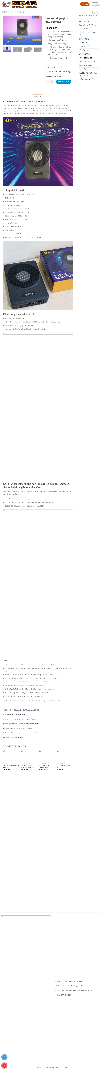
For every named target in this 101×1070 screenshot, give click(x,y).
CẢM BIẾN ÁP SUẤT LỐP (88, 25)
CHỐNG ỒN (83, 43)
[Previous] (6, 30)
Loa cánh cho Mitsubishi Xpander (11, 766)
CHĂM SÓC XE (84, 39)
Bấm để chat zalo (55, 76)
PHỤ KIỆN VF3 (84, 69)
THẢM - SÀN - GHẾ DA (87, 79)
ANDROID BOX (84, 21)
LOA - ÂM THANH (17, 12)
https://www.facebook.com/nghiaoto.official (25, 724)
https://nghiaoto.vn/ (17, 737)
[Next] (39, 30)
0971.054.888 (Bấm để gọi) (61, 72)
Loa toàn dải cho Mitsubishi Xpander (27, 766)
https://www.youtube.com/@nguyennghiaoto (25, 733)
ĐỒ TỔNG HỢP (84, 50)
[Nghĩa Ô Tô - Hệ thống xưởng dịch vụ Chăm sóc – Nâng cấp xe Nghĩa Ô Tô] (19, 4)
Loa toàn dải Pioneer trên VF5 (63, 766)
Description (38, 96)
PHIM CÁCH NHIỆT (86, 65)
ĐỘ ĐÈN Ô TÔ (84, 46)
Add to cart (63, 82)
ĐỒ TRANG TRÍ (84, 54)
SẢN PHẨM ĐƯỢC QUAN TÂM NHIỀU (88, 74)
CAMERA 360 (83, 29)
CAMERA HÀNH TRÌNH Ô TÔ (88, 34)
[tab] (38, 96)
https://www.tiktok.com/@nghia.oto (21, 728)
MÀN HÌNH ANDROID (87, 62)
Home (4, 12)
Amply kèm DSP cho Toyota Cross (45, 766)
